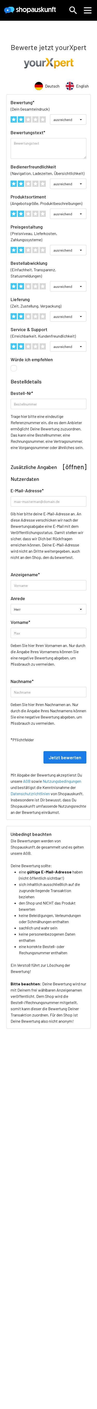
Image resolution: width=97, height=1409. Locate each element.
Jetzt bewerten (65, 757)
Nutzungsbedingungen (62, 781)
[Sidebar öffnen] (87, 10)
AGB (27, 853)
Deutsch (52, 85)
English (82, 85)
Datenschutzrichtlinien (30, 793)
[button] (73, 10)
